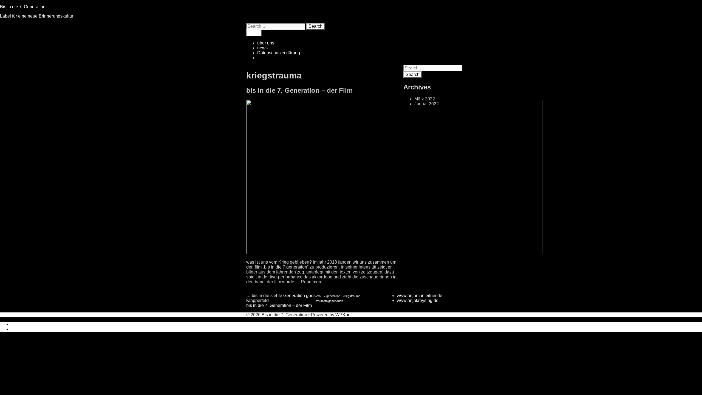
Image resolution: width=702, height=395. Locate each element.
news (262, 48)
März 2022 (424, 99)
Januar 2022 (426, 103)
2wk (318, 296)
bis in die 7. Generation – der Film (299, 90)
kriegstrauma (351, 296)
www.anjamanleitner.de (419, 295)
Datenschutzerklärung (278, 52)
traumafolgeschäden (329, 301)
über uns (265, 43)
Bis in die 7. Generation (23, 6)
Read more (311, 282)
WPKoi (342, 314)
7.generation (332, 296)
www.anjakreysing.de (417, 300)
